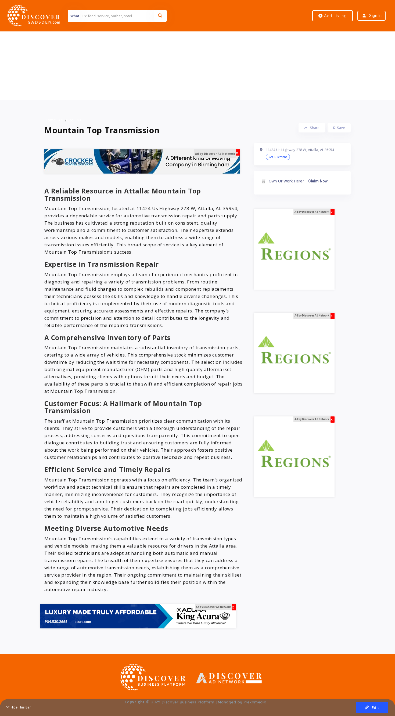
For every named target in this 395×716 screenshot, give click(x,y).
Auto (69, 120)
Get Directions (278, 157)
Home (50, 120)
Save (341, 127)
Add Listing (335, 15)
